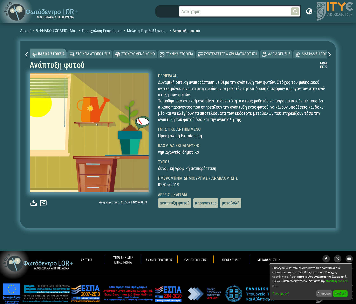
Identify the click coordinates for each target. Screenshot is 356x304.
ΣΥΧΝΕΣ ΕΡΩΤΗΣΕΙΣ (159, 260)
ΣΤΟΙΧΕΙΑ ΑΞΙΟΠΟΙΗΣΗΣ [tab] (93, 54)
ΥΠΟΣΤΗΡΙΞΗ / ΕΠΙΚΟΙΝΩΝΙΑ (123, 259)
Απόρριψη (324, 293)
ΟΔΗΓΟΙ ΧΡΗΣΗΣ (195, 260)
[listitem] (326, 258)
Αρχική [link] (26, 30)
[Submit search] (295, 11)
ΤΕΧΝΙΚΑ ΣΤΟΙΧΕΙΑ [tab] (179, 54)
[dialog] (310, 282)
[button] (41, 11)
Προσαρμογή (280, 293)
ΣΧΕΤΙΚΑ (87, 260)
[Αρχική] (38, 263)
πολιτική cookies (337, 281)
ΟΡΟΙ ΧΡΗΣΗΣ (231, 260)
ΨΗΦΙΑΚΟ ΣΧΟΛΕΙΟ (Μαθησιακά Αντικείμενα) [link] (56, 30)
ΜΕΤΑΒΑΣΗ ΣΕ (266, 260)
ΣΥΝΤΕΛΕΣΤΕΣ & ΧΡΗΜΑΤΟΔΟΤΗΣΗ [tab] (230, 54)
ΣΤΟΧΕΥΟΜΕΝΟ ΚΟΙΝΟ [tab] (138, 54)
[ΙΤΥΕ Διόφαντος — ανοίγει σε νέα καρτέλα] (335, 11)
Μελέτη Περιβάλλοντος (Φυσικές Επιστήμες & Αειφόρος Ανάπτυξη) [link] (147, 30)
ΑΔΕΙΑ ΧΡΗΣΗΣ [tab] (279, 54)
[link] (34, 203)
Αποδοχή (340, 293)
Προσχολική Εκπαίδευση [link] (102, 30)
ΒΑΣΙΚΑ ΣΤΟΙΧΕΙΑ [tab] (51, 54)
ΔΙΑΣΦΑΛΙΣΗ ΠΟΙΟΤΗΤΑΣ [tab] (319, 54)
